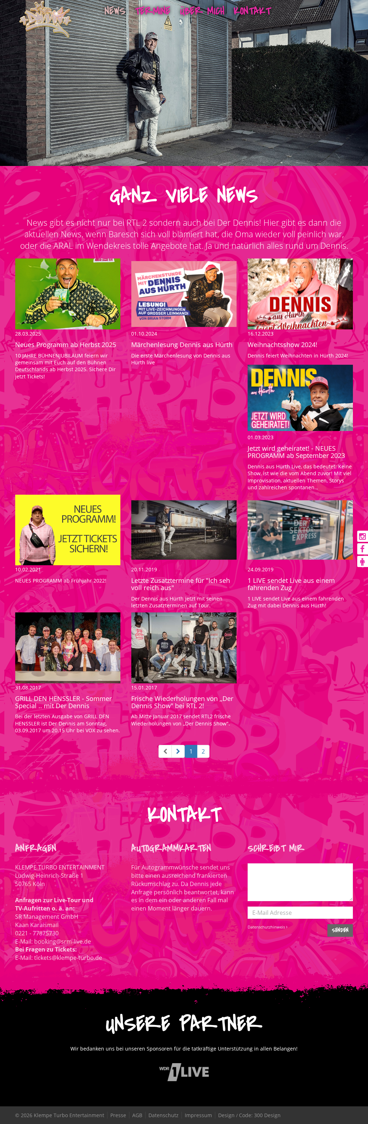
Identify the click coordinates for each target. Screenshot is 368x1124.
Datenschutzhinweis (267, 927)
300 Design (267, 1115)
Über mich (202, 11)
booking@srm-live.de (62, 941)
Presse (118, 1115)
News (115, 11)
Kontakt (252, 11)
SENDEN (340, 930)
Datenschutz (163, 1115)
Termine (152, 11)
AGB (137, 1115)
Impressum (198, 1115)
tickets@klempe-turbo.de (68, 958)
